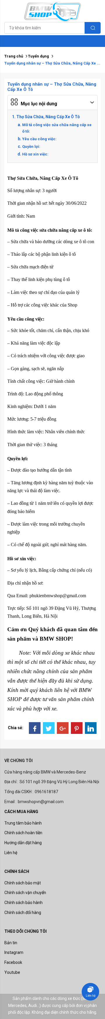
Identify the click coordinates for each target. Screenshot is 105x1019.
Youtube (12, 972)
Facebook (13, 962)
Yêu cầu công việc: (39, 139)
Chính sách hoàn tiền (23, 832)
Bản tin (10, 942)
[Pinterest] (77, 728)
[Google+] (63, 728)
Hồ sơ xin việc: (35, 154)
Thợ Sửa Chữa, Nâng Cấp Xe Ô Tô (48, 116)
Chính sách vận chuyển (25, 892)
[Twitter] (49, 728)
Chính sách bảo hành (23, 902)
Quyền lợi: (31, 146)
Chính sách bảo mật (22, 883)
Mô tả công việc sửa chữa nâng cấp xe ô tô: (57, 128)
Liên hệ (10, 852)
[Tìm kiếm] (93, 28)
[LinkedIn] (91, 728)
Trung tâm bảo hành (23, 823)
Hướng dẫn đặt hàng (23, 842)
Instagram (13, 952)
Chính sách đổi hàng (22, 912)
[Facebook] (35, 728)
